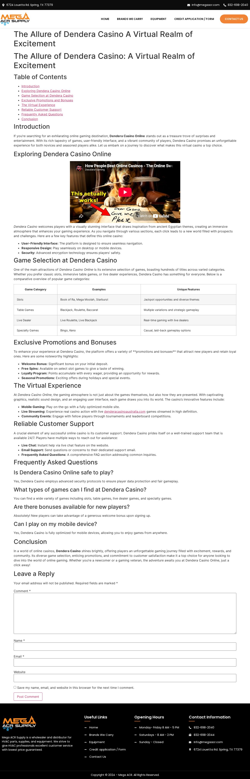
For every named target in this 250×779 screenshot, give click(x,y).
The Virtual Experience (38, 105)
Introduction (30, 86)
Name (19, 640)
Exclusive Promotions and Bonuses (47, 100)
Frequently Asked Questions (42, 114)
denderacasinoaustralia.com (125, 411)
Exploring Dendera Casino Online (45, 91)
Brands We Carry (130, 19)
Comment (22, 591)
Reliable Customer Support (41, 110)
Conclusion (29, 119)
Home (105, 19)
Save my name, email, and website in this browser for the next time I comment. (75, 687)
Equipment (158, 19)
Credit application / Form (194, 19)
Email (19, 656)
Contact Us (234, 19)
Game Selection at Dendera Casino (47, 95)
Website (19, 672)
